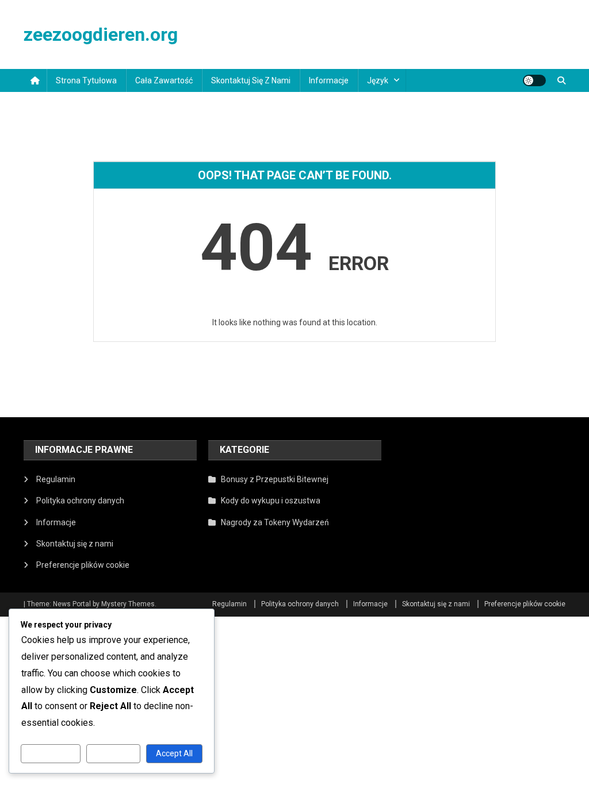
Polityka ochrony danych (80, 500)
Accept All (174, 753)
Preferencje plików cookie (82, 564)
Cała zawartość (164, 80)
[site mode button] (534, 80)
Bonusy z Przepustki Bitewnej (274, 479)
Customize (50, 753)
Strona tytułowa (86, 80)
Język (377, 80)
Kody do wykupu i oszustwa (270, 500)
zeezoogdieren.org (101, 34)
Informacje (329, 80)
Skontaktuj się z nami (250, 80)
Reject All (113, 753)
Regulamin (55, 479)
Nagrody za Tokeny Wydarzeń (275, 522)
